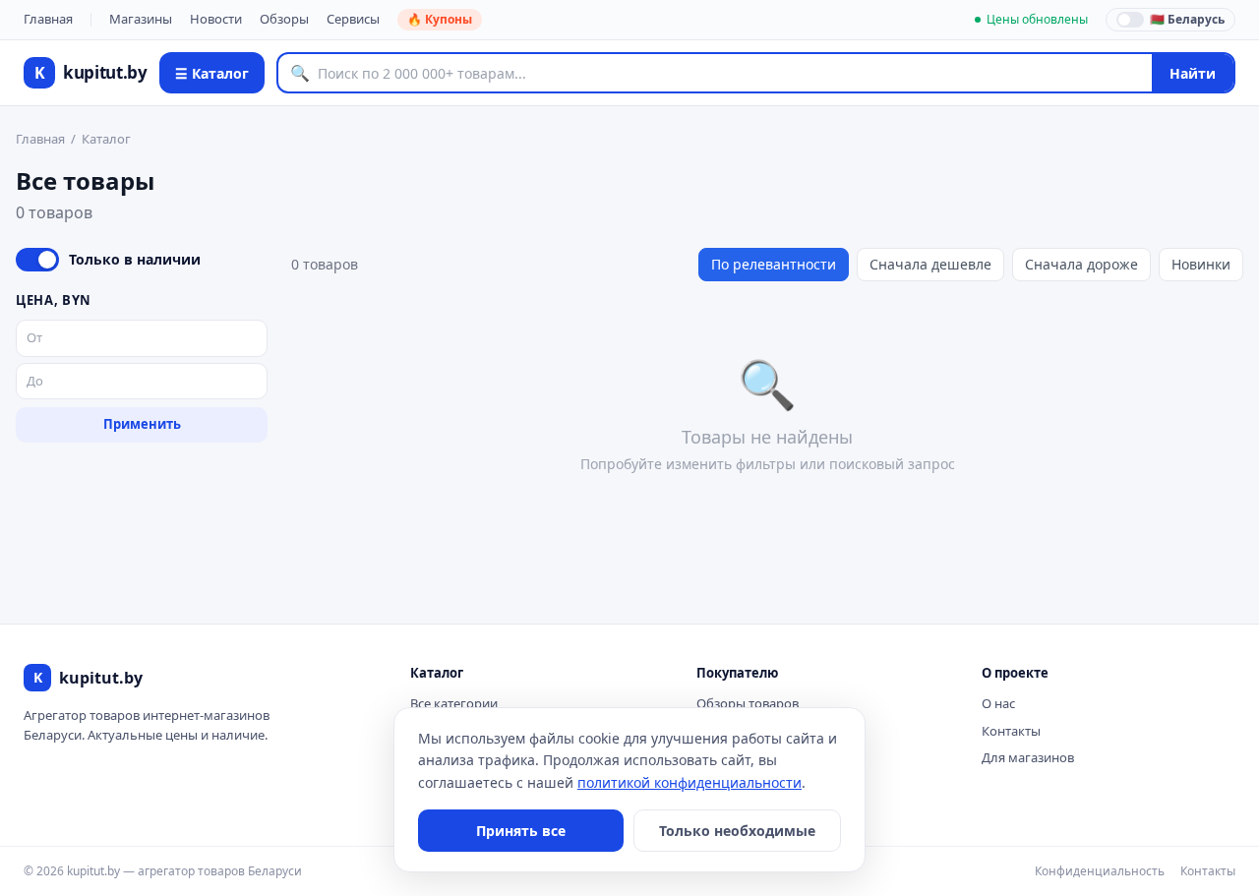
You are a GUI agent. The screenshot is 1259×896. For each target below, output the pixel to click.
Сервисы (353, 19)
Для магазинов (1028, 757)
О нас (998, 703)
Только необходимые (737, 830)
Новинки (1200, 264)
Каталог (106, 139)
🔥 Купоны (439, 19)
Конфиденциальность (1100, 871)
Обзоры (284, 19)
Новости (216, 19)
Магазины (140, 19)
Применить (142, 424)
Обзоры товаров (747, 703)
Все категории (454, 703)
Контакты (1011, 731)
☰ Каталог (212, 73)
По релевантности (773, 264)
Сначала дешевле (930, 264)
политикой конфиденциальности (689, 782)
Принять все (521, 830)
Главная (48, 19)
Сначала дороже (1081, 264)
